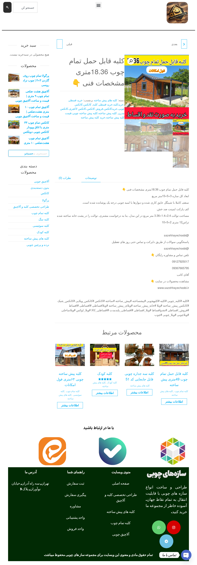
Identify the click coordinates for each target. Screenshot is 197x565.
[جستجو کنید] (7, 7)
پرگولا (45, 200)
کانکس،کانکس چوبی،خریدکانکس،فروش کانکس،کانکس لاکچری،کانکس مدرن (92, 108)
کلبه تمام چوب (181, 391)
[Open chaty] (186, 555)
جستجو (28, 153)
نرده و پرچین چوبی (38, 245)
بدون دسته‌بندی (40, 188)
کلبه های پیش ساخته (105, 100)
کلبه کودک (112, 382)
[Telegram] (166, 541)
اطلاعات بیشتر (174, 401)
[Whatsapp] (159, 527)
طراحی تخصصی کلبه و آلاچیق (31, 206)
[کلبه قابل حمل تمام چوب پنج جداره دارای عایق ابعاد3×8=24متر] (184, 44)
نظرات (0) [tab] (65, 178)
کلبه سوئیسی (41, 225)
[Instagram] (174, 527)
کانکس (45, 193)
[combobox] (25, 7)
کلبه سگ (43, 219)
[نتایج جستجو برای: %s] (25, 15)
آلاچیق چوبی (41, 181)
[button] (98, 5)
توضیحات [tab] (91, 178)
